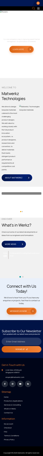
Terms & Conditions (11, 435)
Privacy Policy (9, 439)
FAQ (5, 432)
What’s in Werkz (10, 409)
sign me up (20, 349)
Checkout (8, 428)
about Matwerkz (13, 178)
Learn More (18, 49)
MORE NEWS (10, 244)
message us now (18, 311)
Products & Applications (13, 401)
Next (38, 42)
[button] (20, 211)
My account (8, 424)
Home (6, 397)
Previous (4, 42)
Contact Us (8, 413)
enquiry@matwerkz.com (15, 377)
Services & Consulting (12, 405)
